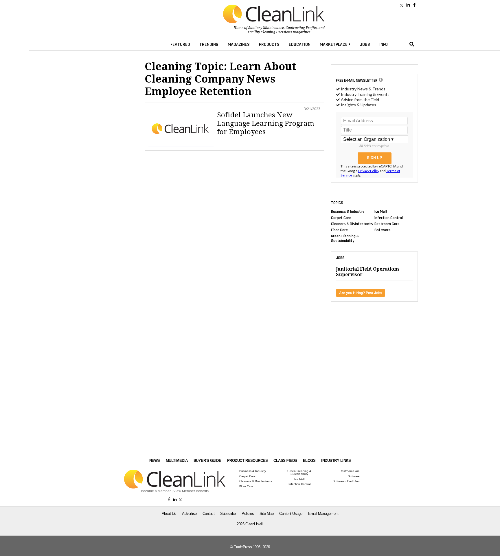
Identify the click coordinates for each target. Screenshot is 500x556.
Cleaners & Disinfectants (352, 223)
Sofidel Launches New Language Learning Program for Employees (265, 123)
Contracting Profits (301, 28)
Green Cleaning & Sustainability (345, 238)
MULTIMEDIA (177, 460)
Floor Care (339, 230)
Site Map (266, 513)
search (412, 44)
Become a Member (156, 491)
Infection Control (388, 217)
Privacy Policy (368, 171)
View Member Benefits (191, 491)
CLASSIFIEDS (285, 460)
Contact (209, 513)
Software (382, 230)
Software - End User (346, 481)
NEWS (154, 460)
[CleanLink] (273, 14)
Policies (248, 513)
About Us (169, 513)
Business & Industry (347, 211)
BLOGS (309, 460)
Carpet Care (341, 217)
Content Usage (290, 513)
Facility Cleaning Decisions (270, 32)
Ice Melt (380, 211)
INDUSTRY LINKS (336, 460)
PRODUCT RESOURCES (247, 460)
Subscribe (228, 513)
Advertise (189, 513)
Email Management (323, 513)
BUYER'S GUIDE (207, 460)
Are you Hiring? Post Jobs (360, 293)
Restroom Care (387, 223)
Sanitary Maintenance (266, 28)
